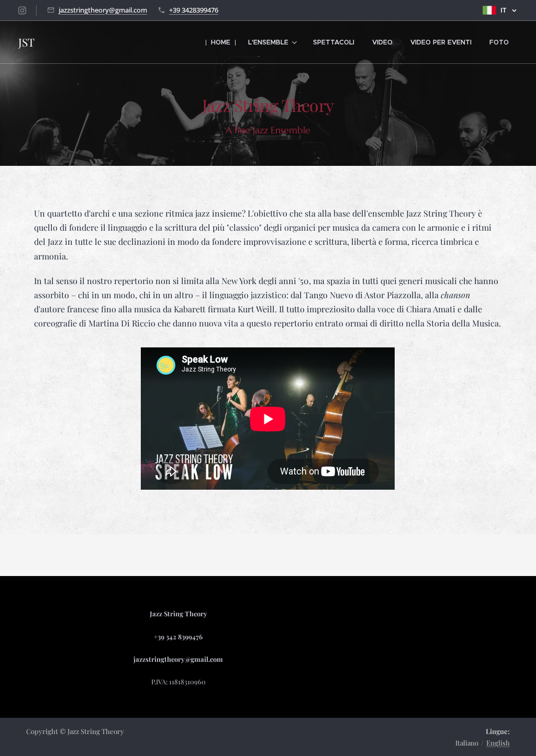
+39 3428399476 (193, 10)
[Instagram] (22, 10)
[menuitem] (220, 42)
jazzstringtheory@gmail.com (103, 10)
